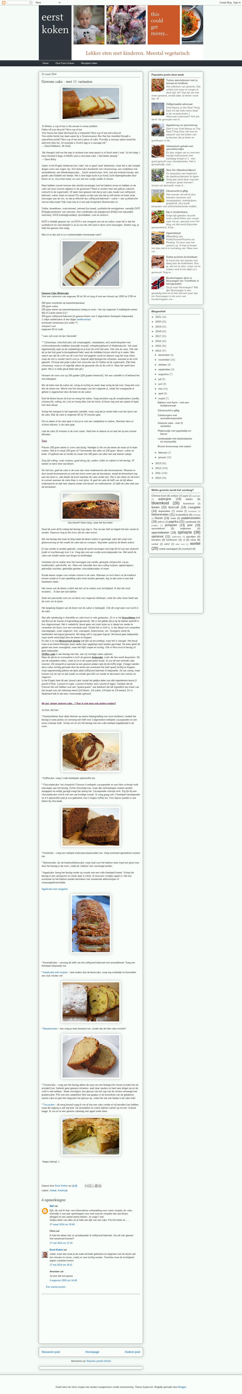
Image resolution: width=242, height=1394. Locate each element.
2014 (158, 350)
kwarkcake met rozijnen (55, 972)
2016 (158, 341)
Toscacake (48, 1104)
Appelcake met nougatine (55, 889)
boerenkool (188, 503)
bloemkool (160, 503)
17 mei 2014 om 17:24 (61, 1243)
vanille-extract (84, 319)
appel (185, 496)
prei (189, 525)
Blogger (182, 1387)
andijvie (174, 496)
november (164, 359)
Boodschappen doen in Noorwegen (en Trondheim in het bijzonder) (182, 281)
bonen (155, 507)
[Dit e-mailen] (86, 1186)
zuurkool (187, 548)
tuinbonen (171, 539)
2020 (158, 321)
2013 (158, 463)
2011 (158, 473)
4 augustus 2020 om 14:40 (63, 1280)
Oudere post (132, 1351)
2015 (158, 345)
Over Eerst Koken (65, 63)
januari (162, 457)
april (161, 393)
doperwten (164, 511)
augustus (163, 374)
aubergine (164, 499)
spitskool (157, 536)
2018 (158, 331)
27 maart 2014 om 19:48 (62, 1224)
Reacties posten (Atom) (99, 1361)
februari (163, 452)
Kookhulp (62, 1190)
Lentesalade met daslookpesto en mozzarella (175, 440)
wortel (195, 543)
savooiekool (158, 528)
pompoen (171, 525)
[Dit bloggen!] (90, 1186)
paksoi (161, 522)
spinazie (185, 532)
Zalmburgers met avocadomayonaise (170, 417)
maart (162, 398)
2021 (158, 316)
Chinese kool (158, 495)
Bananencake (50, 1028)
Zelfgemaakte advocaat (179, 104)
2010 (158, 477)
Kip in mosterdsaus (177, 212)
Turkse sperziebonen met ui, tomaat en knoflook (182, 82)
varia (193, 539)
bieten (189, 499)
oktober (163, 364)
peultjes (154, 525)
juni (160, 383)
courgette (194, 507)
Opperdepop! (173, 233)
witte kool (180, 544)
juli (160, 379)
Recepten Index (89, 63)
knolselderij (182, 514)
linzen (159, 518)
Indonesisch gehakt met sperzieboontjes (179, 148)
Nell (52, 1206)
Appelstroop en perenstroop (182, 125)
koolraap (196, 515)
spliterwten (176, 537)
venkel (154, 544)
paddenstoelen (190, 518)
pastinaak (191, 521)
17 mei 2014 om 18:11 (61, 1264)
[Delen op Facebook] (96, 1186)
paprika (173, 521)
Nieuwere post (51, 1351)
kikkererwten (159, 514)
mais (173, 518)
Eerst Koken (56, 1249)
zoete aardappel (168, 548)
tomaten (156, 539)
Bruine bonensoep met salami (174, 446)
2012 (158, 468)
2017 (158, 336)
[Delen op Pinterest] (100, 1186)
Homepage (92, 1351)
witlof (167, 544)
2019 (158, 326)
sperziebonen (160, 532)
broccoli (173, 507)
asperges (196, 496)
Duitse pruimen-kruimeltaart (181, 256)
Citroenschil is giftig (177, 190)
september (164, 369)
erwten (179, 511)
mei (160, 388)
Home (46, 63)
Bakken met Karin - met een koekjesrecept (173, 404)
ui (184, 539)
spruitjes (191, 536)
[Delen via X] (93, 1186)
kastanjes (192, 511)
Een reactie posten (55, 1287)
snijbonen (185, 528)
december (164, 354)
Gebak (53, 1190)
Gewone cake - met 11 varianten (170, 424)
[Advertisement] (90, 1319)
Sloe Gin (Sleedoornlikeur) (181, 170)
